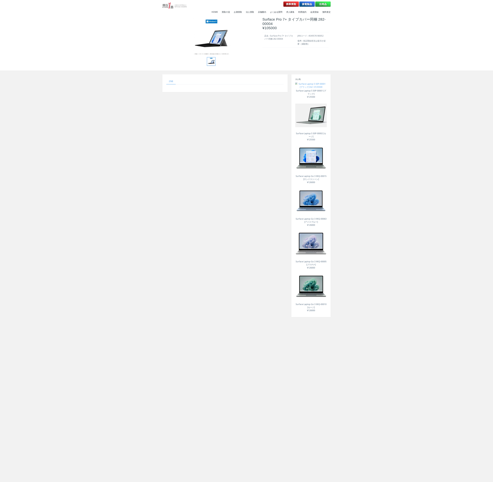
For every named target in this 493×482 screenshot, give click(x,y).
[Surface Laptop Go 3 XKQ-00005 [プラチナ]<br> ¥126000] (311, 243)
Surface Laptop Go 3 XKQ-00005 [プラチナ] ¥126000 (311, 264)
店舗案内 (262, 12)
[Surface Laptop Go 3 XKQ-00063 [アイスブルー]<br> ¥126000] (311, 201)
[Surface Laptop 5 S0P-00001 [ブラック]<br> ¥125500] (311, 85)
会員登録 (314, 12)
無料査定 (326, 12)
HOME (215, 12)
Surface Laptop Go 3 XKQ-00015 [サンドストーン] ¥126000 (311, 179)
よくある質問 (276, 12)
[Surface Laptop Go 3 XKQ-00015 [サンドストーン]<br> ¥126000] (311, 158)
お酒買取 (238, 12)
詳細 (171, 81)
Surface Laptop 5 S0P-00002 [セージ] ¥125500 (311, 136)
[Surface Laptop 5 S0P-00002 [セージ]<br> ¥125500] (311, 115)
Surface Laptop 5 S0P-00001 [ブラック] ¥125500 (311, 93)
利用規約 (302, 12)
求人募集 (290, 12)
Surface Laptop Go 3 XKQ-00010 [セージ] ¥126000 (311, 307)
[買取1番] (174, 5)
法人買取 (250, 12)
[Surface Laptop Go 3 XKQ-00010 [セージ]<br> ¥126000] (311, 286)
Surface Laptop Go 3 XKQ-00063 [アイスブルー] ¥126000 (311, 221)
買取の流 (226, 12)
